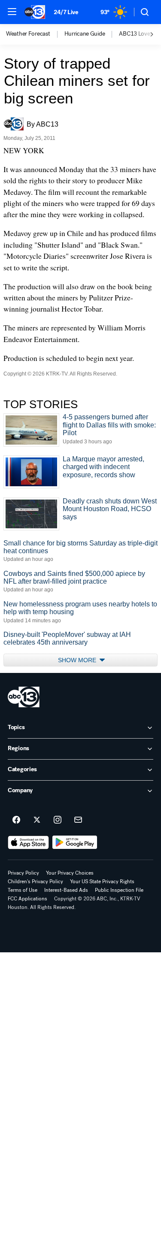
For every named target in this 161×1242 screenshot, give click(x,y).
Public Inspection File (119, 890)
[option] (35, 34)
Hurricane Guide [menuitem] (84, 34)
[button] (12, 11)
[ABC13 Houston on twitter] (37, 820)
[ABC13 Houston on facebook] (16, 820)
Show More (78, 660)
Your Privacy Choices (70, 872)
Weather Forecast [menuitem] (28, 34)
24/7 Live (66, 12)
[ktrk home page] (23, 697)
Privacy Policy (23, 872)
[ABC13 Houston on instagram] (57, 820)
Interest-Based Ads (66, 890)
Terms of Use (22, 890)
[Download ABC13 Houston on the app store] (28, 842)
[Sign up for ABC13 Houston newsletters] (78, 820)
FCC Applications (27, 898)
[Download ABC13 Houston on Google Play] (74, 842)
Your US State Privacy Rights (102, 881)
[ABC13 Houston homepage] (34, 12)
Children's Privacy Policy (35, 881)
